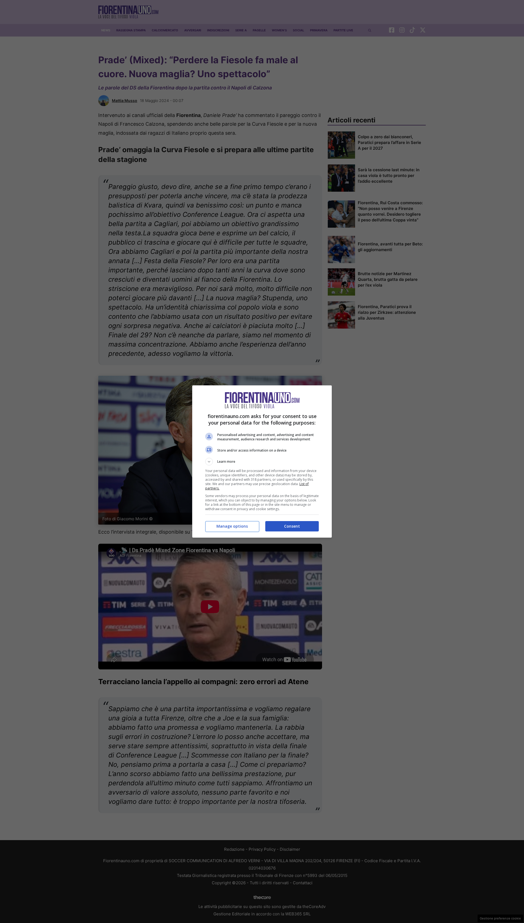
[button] (262, 461)
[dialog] (262, 461)
